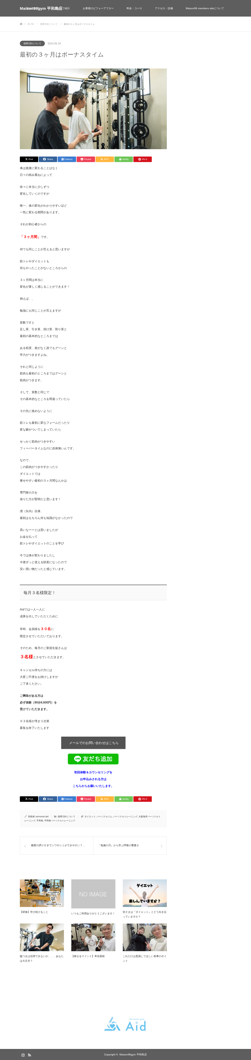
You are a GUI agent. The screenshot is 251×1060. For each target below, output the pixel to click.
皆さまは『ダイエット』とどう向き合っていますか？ (144, 914)
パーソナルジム (104, 816)
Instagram (22, 1054)
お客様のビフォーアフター (98, 8)
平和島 (40, 820)
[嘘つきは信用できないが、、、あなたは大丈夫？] (42, 937)
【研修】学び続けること (34, 911)
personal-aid (42, 816)
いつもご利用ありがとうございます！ (93, 913)
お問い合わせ (34, 24)
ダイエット (90, 816)
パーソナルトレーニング (125, 816)
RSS (29, 1054)
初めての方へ (34, 8)
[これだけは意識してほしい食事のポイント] (145, 937)
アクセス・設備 (164, 8)
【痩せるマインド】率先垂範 (88, 956)
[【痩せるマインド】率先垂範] (93, 937)
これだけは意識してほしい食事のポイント (144, 958)
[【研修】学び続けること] (42, 893)
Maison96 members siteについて (205, 8)
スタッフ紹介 (62, 8)
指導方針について (32, 43)
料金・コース (134, 8)
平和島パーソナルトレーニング (59, 820)
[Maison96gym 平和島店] (125, 1024)
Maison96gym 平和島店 (133, 1054)
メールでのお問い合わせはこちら (93, 743)
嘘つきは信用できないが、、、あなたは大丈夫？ (42, 958)
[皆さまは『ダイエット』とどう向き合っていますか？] (145, 893)
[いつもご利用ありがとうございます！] (93, 893)
